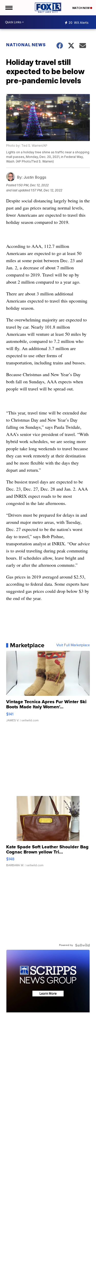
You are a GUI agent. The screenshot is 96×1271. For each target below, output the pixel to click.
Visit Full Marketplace (73, 645)
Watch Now (81, 7)
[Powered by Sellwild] (82, 945)
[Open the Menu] (8, 7)
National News (26, 44)
